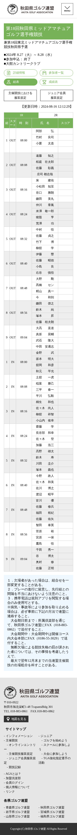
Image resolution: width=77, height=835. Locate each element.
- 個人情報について (17, 787)
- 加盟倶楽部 (12, 778)
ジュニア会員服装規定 (57, 95)
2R (56, 115)
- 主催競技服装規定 (18, 753)
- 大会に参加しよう (52, 753)
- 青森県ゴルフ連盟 (17, 807)
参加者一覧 (56, 72)
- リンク (9, 791)
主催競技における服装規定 (20, 95)
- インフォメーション (18, 736)
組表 (16, 81)
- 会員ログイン (14, 782)
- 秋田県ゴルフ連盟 (51, 807)
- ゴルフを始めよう (52, 740)
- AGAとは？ (12, 773)
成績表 (53, 81)
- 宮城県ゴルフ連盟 (51, 812)
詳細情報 (19, 72)
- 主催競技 (11, 740)
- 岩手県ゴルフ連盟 (17, 812)
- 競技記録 (12, 767)
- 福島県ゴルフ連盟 (51, 816)
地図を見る (18, 719)
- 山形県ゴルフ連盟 (17, 816)
